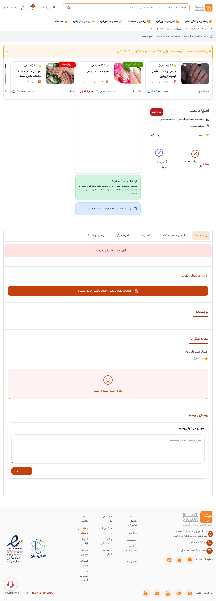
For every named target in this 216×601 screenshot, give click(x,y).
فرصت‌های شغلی (106, 552)
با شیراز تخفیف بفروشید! (199, 29)
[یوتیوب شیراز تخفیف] (167, 593)
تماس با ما (131, 562)
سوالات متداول (84, 552)
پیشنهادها (201, 235)
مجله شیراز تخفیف (82, 531)
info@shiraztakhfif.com (190, 551)
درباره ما (132, 533)
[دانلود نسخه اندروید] (189, 560)
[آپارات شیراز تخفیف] (146, 593)
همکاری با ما (107, 531)
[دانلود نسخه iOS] (179, 560)
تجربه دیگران (122, 235)
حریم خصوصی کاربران (83, 576)
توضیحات (144, 235)
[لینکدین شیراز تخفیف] (157, 593)
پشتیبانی (132, 540)
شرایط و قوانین (84, 542)
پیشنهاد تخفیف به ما (131, 551)
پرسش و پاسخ (96, 235)
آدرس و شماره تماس (172, 235)
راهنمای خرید (84, 563)
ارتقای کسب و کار (106, 542)
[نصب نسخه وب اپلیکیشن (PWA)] (169, 560)
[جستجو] (69, 8)
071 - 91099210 (157, 29)
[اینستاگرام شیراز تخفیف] (189, 593)
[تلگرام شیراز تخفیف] (178, 593)
